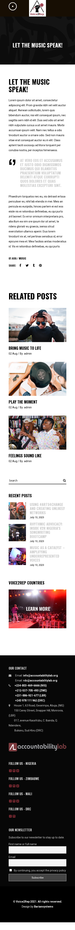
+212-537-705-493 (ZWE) (31, 690)
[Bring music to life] (37, 325)
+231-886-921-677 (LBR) (30, 695)
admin (28, 353)
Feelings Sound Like (25, 455)
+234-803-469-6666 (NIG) (31, 685)
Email (12, 857)
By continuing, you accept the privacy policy (39, 870)
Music (22, 258)
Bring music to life (25, 348)
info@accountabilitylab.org (40, 675)
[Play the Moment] (37, 379)
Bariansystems (43, 906)
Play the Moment (23, 402)
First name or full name (23, 844)
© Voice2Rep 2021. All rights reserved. (37, 901)
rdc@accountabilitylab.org (40, 680)
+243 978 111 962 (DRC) (30, 700)
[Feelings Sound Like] (37, 433)
